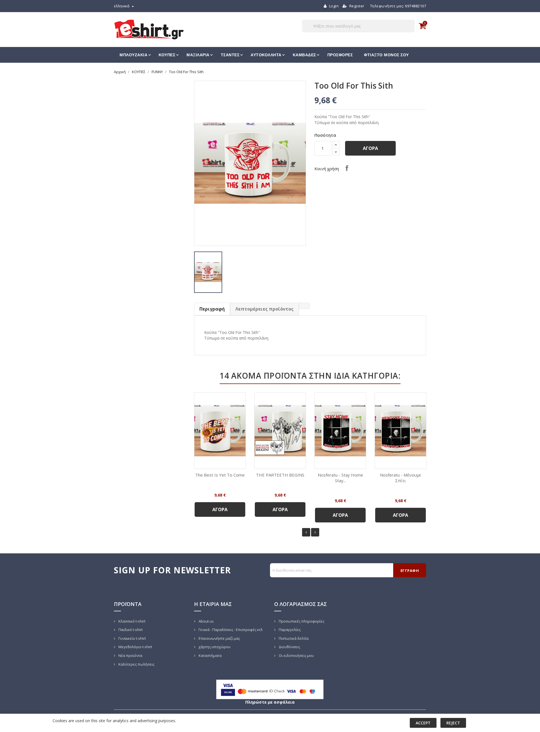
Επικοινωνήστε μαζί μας (219, 638)
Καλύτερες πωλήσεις (136, 664)
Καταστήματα (210, 655)
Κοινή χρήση (346, 168)
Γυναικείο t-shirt (132, 638)
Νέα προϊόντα (130, 655)
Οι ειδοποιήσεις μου (296, 655)
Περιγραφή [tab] (212, 309)
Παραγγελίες (289, 629)
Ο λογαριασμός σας (300, 604)
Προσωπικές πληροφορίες (301, 621)
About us (206, 621)
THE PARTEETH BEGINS (280, 475)
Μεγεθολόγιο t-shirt (135, 646)
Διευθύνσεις (289, 646)
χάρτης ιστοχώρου (214, 646)
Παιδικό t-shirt (130, 629)
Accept (423, 723)
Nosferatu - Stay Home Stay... (340, 477)
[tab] (304, 306)
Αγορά (370, 148)
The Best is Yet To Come (220, 475)
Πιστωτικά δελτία (293, 638)
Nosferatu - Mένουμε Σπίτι (400, 477)
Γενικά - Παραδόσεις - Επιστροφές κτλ (230, 629)
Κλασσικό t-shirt (131, 621)
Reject (453, 723)
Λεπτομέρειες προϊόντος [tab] (264, 309)
